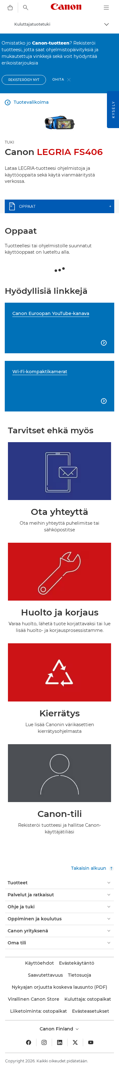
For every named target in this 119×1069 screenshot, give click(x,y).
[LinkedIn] (59, 1042)
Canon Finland (57, 1029)
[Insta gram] (44, 1042)
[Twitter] (75, 1042)
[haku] (26, 8)
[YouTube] (90, 1042)
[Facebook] (28, 1042)
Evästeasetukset (90, 1011)
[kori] (10, 8)
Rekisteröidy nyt (23, 80)
